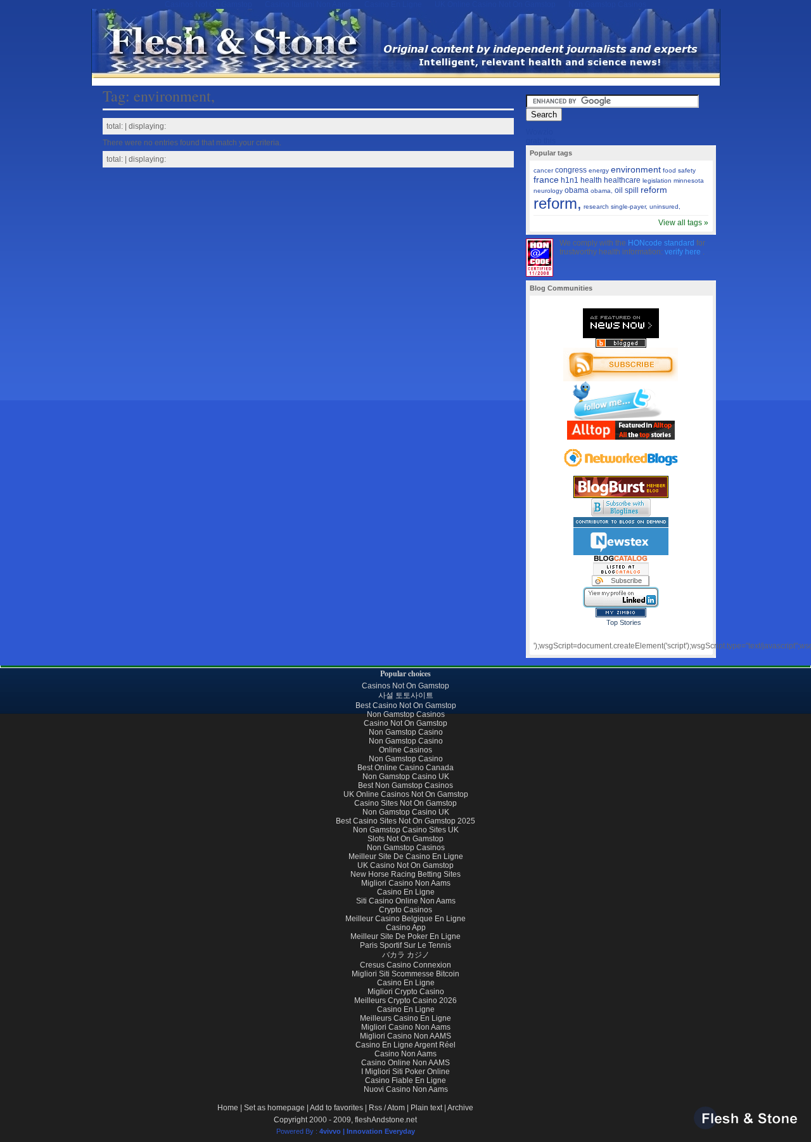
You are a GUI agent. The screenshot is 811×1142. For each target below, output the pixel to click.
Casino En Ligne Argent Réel (405, 1044)
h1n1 (569, 180)
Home (227, 1107)
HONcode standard (662, 243)
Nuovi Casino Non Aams (406, 1089)
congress (571, 170)
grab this (541, 140)
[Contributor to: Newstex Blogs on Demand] (621, 553)
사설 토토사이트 (405, 695)
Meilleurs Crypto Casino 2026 (405, 1000)
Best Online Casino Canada (405, 767)
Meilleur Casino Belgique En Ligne (405, 918)
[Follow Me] (621, 418)
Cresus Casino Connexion (405, 965)
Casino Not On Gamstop (405, 723)
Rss (375, 1107)
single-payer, (629, 206)
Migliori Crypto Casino (405, 991)
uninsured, (664, 206)
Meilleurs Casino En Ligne (405, 1018)
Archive (460, 1107)
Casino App (406, 927)
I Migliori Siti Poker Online (405, 1071)
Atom (396, 1107)
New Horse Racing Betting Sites (405, 874)
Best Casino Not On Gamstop (405, 705)
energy (599, 170)
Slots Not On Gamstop (405, 838)
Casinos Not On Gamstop (405, 685)
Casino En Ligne (406, 892)
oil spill (627, 190)
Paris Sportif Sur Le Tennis (405, 945)
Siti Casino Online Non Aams (406, 900)
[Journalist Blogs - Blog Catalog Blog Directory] (621, 572)
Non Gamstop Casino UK (405, 776)
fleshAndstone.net (386, 1119)
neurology (548, 190)
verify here (684, 251)
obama (577, 190)
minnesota (689, 180)
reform (654, 190)
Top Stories (623, 622)
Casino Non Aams (405, 1053)
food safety (679, 170)
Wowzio (539, 132)
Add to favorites (336, 1107)
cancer (543, 170)
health (591, 180)
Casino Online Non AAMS (405, 1062)
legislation (657, 180)
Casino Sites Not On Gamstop (405, 803)
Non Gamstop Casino (406, 732)
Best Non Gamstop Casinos (405, 785)
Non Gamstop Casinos (406, 714)
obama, (602, 190)
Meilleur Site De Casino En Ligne (405, 856)
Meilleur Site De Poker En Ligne (405, 936)
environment (636, 169)
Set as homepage (274, 1107)
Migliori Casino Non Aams (405, 883)
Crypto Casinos (405, 909)
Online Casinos (405, 749)
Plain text (426, 1107)
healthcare (622, 180)
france (546, 179)
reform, (557, 203)
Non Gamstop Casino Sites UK (406, 829)
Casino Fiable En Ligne (405, 1080)
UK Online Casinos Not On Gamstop (405, 794)
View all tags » (683, 222)
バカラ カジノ (406, 954)
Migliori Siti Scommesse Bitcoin (405, 973)
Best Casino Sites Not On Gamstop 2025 (405, 821)
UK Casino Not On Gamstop (405, 865)
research (596, 206)
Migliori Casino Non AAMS (405, 1036)
